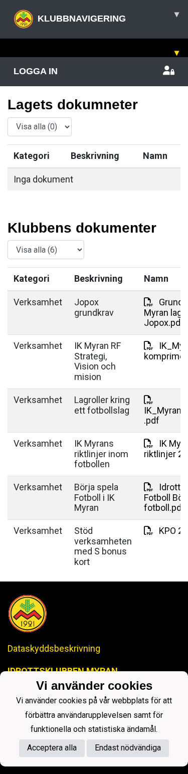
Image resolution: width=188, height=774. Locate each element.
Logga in (36, 71)
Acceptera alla (52, 747)
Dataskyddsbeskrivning (54, 648)
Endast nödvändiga (128, 747)
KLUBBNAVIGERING (108, 16)
